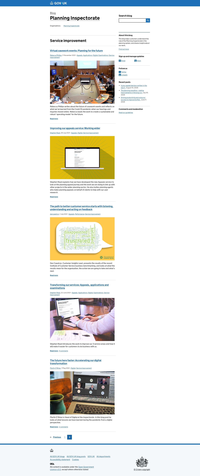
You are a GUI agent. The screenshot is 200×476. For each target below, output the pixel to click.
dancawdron (54, 214)
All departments (103, 456)
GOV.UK (91, 456)
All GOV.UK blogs (57, 456)
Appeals (79, 55)
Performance (79, 214)
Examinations (103, 55)
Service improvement (91, 133)
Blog (53, 13)
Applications (87, 55)
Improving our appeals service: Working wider (75, 128)
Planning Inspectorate (75, 18)
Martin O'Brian (55, 368)
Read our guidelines (126, 113)
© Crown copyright (142, 469)
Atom (139, 61)
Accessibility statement (60, 459)
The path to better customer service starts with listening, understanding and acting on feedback (81, 208)
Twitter (123, 72)
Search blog (125, 15)
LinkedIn (124, 75)
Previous (57, 437)
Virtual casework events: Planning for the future (76, 50)
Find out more (124, 49)
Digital (95, 55)
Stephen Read (55, 133)
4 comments (63, 351)
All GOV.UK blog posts (76, 456)
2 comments (63, 427)
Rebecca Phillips (56, 55)
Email (123, 61)
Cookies (75, 459)
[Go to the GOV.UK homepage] (58, 3)
